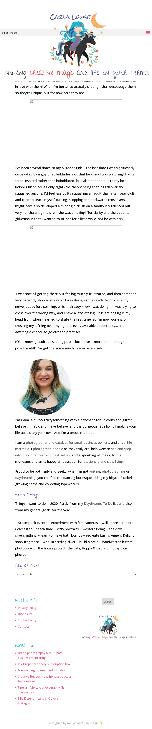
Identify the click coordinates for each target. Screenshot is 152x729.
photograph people (48, 449)
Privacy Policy (27, 608)
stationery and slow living (103, 461)
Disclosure (25, 614)
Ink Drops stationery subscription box (44, 664)
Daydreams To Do (98, 503)
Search (107, 601)
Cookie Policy (27, 620)
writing (94, 471)
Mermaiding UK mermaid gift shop (42, 670)
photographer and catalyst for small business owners (67, 442)
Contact (23, 626)
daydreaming (25, 477)
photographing (113, 471)
